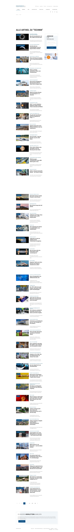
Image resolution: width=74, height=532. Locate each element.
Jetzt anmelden (21, 521)
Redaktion (52, 528)
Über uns (56, 528)
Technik (18, 9)
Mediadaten (51, 529)
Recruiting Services (49, 6)
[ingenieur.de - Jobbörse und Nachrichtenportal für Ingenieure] (20, 6)
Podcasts (45, 6)
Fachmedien (48, 9)
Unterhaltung (54, 9)
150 (32, 503)
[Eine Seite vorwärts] (37, 503)
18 (29, 503)
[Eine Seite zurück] (17, 503)
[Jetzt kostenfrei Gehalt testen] (51, 56)
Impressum (32, 528)
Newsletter (41, 6)
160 (35, 503)
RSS (54, 529)
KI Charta (56, 529)
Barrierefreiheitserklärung (39, 528)
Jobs (28, 9)
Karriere (23, 9)
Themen (38, 6)
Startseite (17, 14)
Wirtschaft (41, 9)
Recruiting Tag (34, 9)
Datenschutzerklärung (46, 528)
